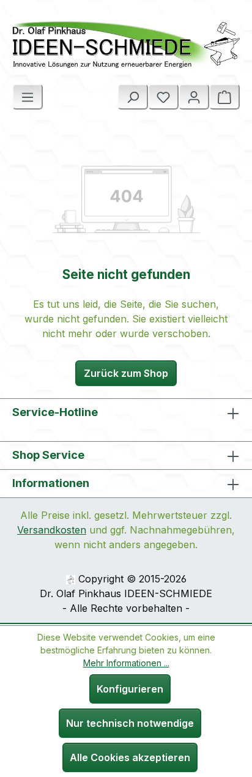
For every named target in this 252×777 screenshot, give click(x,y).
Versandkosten (51, 530)
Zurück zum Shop (126, 373)
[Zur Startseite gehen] (126, 44)
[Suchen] (132, 97)
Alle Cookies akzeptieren (130, 757)
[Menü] (27, 97)
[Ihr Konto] (194, 97)
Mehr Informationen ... (126, 663)
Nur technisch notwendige (130, 723)
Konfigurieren (130, 689)
